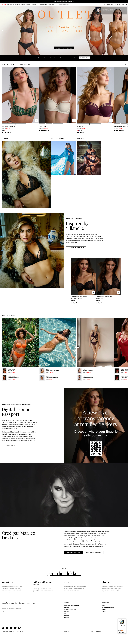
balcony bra (42, 126)
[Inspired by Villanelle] (32, 250)
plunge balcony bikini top (8, 126)
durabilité (66, 611)
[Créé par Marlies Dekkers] (64, 495)
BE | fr (119, 4)
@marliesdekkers (64, 573)
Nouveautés (10, 4)
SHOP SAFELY (84, 58)
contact (104, 611)
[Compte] (123, 4)
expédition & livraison (108, 607)
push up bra (99, 298)
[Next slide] (125, 64)
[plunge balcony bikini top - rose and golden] (4, 130)
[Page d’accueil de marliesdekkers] (64, 4)
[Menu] (125, 619)
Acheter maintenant (71, 48)
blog (65, 613)
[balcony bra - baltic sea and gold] (79, 130)
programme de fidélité (70, 609)
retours (104, 609)
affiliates (66, 617)
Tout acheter (24, 64)
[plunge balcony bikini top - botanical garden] (3, 130)
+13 (81, 130)
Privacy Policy (68, 631)
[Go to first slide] (125, 30)
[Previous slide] (2, 30)
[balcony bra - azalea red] (78, 130)
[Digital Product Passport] (96, 425)
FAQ (103, 605)
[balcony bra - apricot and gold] (77, 130)
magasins (66, 615)
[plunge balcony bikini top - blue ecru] (2, 130)
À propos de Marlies (73, 552)
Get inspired (53, 48)
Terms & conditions (95, 631)
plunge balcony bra (76, 298)
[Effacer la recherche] (111, 4)
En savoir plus (9, 445)
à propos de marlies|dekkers (71, 605)
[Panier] (126, 4)
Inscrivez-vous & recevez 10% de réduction (11, 608)
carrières (66, 607)
